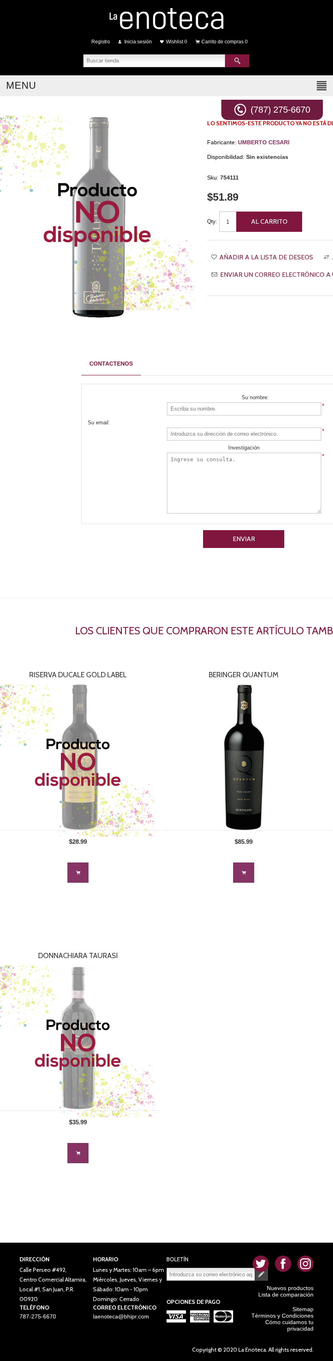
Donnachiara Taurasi (78, 955)
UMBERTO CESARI (264, 142)
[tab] (111, 363)
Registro (100, 42)
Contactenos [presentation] (111, 363)
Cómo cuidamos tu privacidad (289, 1325)
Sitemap (303, 1309)
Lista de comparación (286, 1294)
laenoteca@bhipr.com (121, 1316)
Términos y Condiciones (282, 1315)
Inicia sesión (138, 42)
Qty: (212, 221)
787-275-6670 (37, 1316)
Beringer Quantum (244, 674)
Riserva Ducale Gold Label (78, 674)
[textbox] (154, 60)
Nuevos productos (290, 1288)
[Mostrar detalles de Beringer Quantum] (243, 757)
